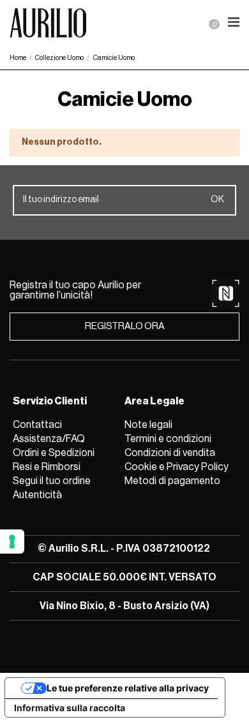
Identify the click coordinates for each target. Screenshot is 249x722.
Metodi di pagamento (172, 481)
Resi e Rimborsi (46, 467)
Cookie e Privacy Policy (176, 467)
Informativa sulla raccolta (69, 707)
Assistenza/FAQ (49, 439)
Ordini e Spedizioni (53, 453)
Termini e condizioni (167, 439)
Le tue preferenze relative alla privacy (128, 687)
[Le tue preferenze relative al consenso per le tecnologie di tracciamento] (12, 541)
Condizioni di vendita (169, 453)
